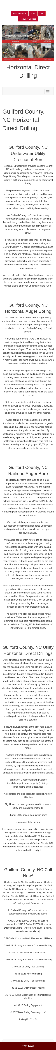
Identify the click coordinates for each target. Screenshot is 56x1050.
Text (42, 13)
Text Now (28, 1046)
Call (33, 13)
